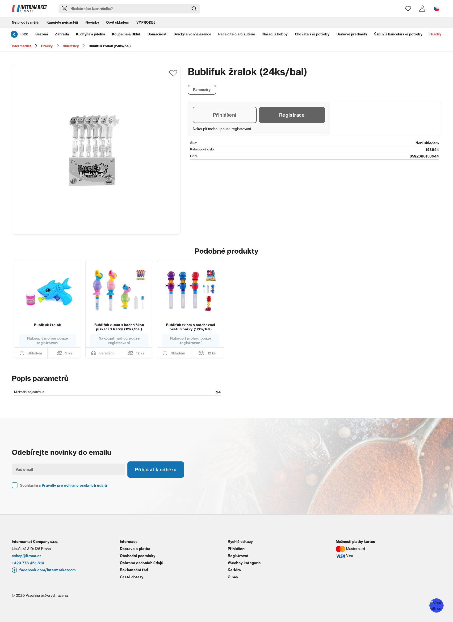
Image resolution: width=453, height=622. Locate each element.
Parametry (202, 90)
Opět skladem (117, 22)
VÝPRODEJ (145, 22)
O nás (233, 577)
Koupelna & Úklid (126, 34)
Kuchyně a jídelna (90, 34)
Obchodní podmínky (137, 556)
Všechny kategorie (244, 563)
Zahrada (62, 34)
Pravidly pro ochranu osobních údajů (74, 485)
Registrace (292, 115)
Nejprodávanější (25, 22)
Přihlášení (224, 115)
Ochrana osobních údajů (141, 563)
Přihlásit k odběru (155, 470)
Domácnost (157, 34)
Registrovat (238, 556)
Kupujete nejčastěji (62, 22)
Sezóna (41, 34)
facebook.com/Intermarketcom (47, 570)
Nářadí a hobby (275, 34)
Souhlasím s (63, 485)
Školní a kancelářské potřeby (398, 34)
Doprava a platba (135, 548)
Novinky (92, 22)
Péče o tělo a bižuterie (236, 34)
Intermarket (21, 46)
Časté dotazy (131, 577)
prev (14, 34)
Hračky (435, 34)
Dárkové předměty (351, 34)
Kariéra (234, 570)
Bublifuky (71, 46)
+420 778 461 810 (28, 563)
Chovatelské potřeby (312, 34)
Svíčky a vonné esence (192, 34)
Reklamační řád (134, 570)
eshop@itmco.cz (27, 556)
